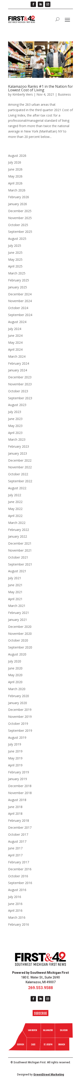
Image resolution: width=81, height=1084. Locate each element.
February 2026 (18, 197)
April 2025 (15, 266)
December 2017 (20, 827)
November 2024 (20, 301)
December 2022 (20, 460)
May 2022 (15, 509)
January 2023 (17, 453)
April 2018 (15, 813)
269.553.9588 (40, 988)
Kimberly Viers (22, 94)
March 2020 (16, 689)
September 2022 (20, 481)
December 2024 (20, 294)
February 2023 (18, 446)
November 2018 (20, 793)
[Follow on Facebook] (33, 4)
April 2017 (15, 855)
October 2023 (18, 391)
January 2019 (17, 779)
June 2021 (15, 585)
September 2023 (20, 398)
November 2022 (20, 467)
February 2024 (18, 363)
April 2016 (15, 910)
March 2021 (16, 606)
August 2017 (17, 841)
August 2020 (17, 654)
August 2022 (17, 488)
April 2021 (15, 599)
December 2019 (20, 709)
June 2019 (15, 751)
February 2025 (18, 280)
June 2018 (15, 807)
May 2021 (15, 592)
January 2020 (17, 703)
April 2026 (15, 183)
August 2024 (17, 322)
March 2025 (16, 273)
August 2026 (17, 155)
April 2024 (15, 349)
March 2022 (16, 523)
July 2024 (14, 329)
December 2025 (20, 211)
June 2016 (15, 904)
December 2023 (20, 377)
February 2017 (18, 862)
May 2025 (15, 259)
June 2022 (15, 502)
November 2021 (20, 550)
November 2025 (20, 218)
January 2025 (17, 287)
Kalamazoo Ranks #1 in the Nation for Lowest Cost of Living (40, 88)
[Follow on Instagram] (47, 4)
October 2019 (18, 723)
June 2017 (15, 848)
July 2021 (14, 578)
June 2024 (15, 335)
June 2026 (15, 169)
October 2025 (18, 225)
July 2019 (14, 744)
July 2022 (14, 495)
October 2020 (18, 640)
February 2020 (18, 696)
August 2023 (17, 405)
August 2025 (17, 238)
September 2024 (20, 315)
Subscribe (40, 1013)
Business (64, 94)
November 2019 (20, 716)
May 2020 (15, 675)
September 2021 (20, 564)
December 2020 (20, 626)
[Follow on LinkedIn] (40, 4)
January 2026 (17, 204)
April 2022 (15, 516)
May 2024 (15, 342)
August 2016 (17, 890)
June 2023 (15, 419)
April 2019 (15, 765)
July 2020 (14, 661)
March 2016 (16, 917)
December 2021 (20, 543)
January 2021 (17, 619)
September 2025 (20, 231)
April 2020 (15, 682)
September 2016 (20, 883)
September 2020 (20, 647)
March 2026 (16, 190)
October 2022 (18, 474)
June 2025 (15, 252)
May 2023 (15, 426)
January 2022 (17, 536)
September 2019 (20, 730)
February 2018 (18, 820)
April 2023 (15, 433)
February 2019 (18, 772)
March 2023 (16, 439)
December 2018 (20, 786)
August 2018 (17, 800)
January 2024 (17, 370)
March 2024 (16, 356)
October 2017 (18, 834)
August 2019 (17, 737)
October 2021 (18, 557)
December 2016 (20, 869)
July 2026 (14, 162)
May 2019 (15, 758)
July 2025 (14, 245)
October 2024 (18, 308)
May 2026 (15, 176)
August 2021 (17, 571)
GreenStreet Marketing (48, 1075)
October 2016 (18, 876)
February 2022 (18, 529)
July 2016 (14, 897)
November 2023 (20, 384)
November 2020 (20, 633)
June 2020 (15, 668)
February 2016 (18, 924)
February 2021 (18, 612)
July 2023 (14, 412)
